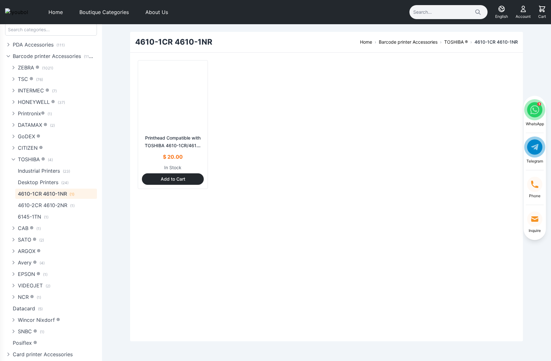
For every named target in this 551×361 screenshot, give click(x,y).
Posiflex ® (25, 343)
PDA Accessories (39, 44)
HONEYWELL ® (41, 102)
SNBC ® (31, 331)
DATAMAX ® (36, 125)
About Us (156, 12)
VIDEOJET (34, 285)
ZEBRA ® (35, 67)
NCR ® (29, 297)
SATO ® (31, 239)
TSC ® (30, 79)
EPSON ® (33, 274)
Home (55, 12)
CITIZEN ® (30, 148)
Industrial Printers (44, 171)
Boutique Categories (104, 12)
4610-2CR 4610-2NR (46, 205)
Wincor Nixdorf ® (39, 320)
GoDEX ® (29, 136)
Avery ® (31, 262)
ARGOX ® (29, 251)
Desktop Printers (43, 182)
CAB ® (29, 228)
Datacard (28, 308)
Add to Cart (173, 179)
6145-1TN (33, 216)
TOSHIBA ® (35, 159)
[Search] (478, 12)
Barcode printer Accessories (54, 56)
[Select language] (501, 9)
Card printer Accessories (43, 354)
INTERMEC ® (37, 90)
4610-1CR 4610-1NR (46, 194)
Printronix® (35, 113)
